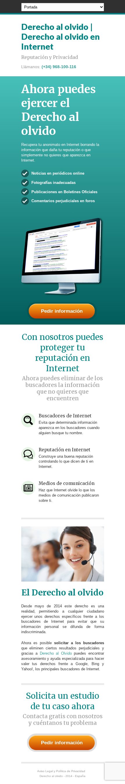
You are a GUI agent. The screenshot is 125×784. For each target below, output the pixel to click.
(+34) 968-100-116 (59, 66)
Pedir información (62, 311)
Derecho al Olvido (56, 653)
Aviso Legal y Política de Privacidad (61, 771)
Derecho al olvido (51, 776)
